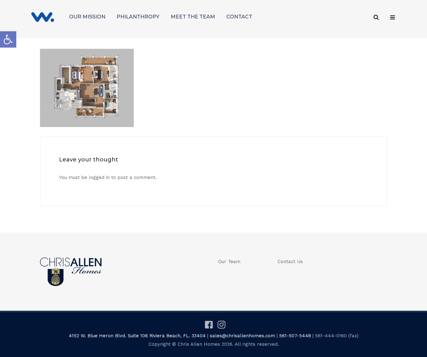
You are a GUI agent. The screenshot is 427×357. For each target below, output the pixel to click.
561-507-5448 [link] (295, 336)
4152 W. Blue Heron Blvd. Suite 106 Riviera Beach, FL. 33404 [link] (137, 336)
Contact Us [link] (290, 261)
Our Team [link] (229, 261)
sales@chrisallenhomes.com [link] (242, 336)
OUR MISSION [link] (87, 17)
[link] (8, 39)
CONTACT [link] (239, 17)
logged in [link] (99, 177)
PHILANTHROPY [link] (138, 17)
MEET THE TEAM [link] (193, 17)
